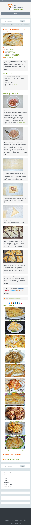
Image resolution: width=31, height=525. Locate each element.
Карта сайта (17, 522)
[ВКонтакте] (9, 303)
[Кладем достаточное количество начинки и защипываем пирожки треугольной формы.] (15, 190)
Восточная (11, 49)
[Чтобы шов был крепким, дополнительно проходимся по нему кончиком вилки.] (15, 212)
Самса (15, 363)
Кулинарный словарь (9, 472)
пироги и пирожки (17, 298)
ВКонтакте (23, 522)
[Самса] (16, 356)
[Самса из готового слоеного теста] (15, 40)
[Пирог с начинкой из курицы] (16, 313)
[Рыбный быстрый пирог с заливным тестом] (16, 399)
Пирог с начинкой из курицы (15, 320)
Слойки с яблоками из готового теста (15, 392)
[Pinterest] (21, 303)
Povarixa (10, 51)
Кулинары (6, 482)
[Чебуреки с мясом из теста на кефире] (16, 442)
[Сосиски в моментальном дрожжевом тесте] (16, 428)
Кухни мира (7, 474)
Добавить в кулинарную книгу (12, 55)
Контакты (12, 522)
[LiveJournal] (17, 303)
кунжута (15, 84)
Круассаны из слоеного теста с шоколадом (15, 334)
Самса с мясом (15, 349)
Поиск (22, 21)
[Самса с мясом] (16, 341)
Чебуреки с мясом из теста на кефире (16, 450)
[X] (13, 303)
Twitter (27, 522)
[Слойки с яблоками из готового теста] (16, 385)
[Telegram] (19, 303)
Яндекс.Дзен (18, 523)
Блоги (5, 480)
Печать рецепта (9, 57)
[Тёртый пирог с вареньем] (16, 413)
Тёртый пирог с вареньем (16, 421)
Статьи (6, 478)
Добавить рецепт (8, 486)
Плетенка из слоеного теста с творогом (15, 378)
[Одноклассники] (11, 303)
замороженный (21, 122)
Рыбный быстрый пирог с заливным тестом (15, 406)
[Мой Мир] (15, 303)
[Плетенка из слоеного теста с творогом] (16, 370)
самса (10, 298)
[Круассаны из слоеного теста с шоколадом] (16, 327)
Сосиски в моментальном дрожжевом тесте (15, 435)
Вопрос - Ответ (8, 484)
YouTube (12, 523)
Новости (6, 476)
